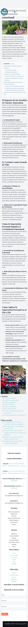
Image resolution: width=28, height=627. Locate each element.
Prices (14, 546)
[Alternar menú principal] (14, 12)
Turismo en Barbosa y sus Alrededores (14, 415)
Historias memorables (10, 406)
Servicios (14, 516)
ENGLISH (14, 564)
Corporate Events (14, 540)
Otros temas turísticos (10, 409)
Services (14, 538)
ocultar (12, 63)
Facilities (14, 544)
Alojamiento (14, 514)
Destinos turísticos (9, 404)
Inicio (14, 553)
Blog (14, 562)
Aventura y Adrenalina (10, 398)
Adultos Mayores (14, 520)
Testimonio (14, 557)
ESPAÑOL (14, 581)
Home (14, 573)
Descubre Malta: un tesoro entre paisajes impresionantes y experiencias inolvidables (14, 433)
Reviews (14, 577)
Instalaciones (14, 522)
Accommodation (14, 536)
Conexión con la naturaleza (11, 400)
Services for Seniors (14, 542)
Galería (14, 559)
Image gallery (14, 579)
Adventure (14, 534)
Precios (14, 524)
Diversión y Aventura (14, 512)
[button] (2, 380)
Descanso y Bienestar (10, 402)
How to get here (14, 575)
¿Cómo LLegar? (14, 555)
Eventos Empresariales (14, 518)
